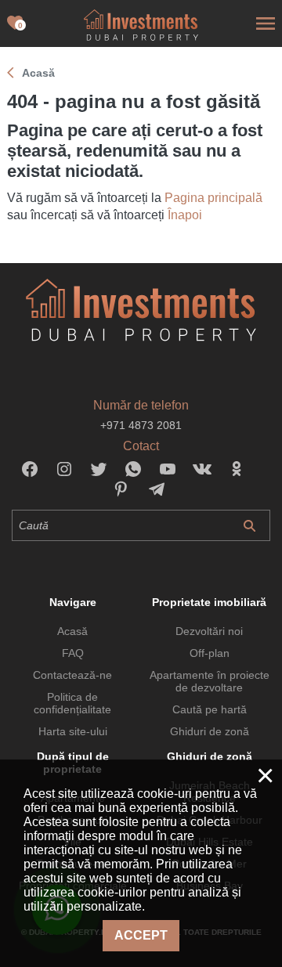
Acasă (72, 631)
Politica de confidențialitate (72, 703)
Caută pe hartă (209, 709)
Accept (141, 935)
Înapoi (185, 215)
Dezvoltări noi (209, 631)
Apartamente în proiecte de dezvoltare (209, 681)
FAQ (73, 653)
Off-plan (210, 653)
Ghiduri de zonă (209, 731)
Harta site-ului (72, 731)
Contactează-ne (72, 675)
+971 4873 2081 (141, 425)
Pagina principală (213, 197)
